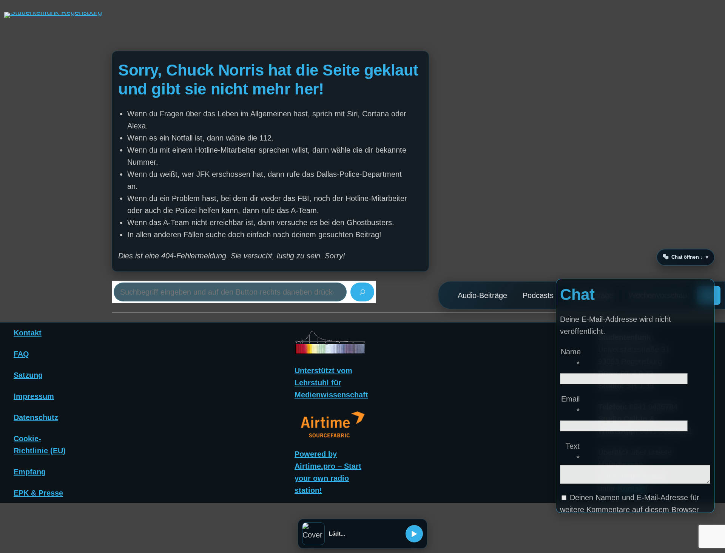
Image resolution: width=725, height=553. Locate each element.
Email (570, 405)
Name (570, 358)
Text (573, 452)
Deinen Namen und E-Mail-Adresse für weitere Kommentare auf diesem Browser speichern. (629, 509)
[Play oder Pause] (414, 533)
